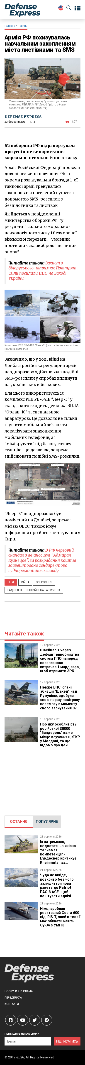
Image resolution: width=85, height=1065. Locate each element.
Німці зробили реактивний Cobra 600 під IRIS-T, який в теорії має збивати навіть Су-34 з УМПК (60, 917)
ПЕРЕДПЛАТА (13, 997)
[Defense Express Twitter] (34, 1020)
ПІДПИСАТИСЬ (67, 1041)
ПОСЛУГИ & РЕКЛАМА (19, 991)
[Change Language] (60, 7)
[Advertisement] (43, 779)
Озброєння (44, 582)
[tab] (19, 822)
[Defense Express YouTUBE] (22, 1020)
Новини (22, 25)
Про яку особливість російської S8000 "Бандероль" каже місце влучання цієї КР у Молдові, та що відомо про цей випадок (60, 736)
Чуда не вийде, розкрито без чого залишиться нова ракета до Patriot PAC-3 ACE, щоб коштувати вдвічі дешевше (57, 887)
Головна (10, 25)
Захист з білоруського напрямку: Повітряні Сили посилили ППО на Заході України (42, 270)
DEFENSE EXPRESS (23, 117)
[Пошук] (69, 9)
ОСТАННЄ (18, 821)
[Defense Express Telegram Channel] (46, 1020)
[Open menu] (77, 8)
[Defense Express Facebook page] (10, 1020)
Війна (25, 582)
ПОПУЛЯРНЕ (47, 821)
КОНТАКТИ (12, 1004)
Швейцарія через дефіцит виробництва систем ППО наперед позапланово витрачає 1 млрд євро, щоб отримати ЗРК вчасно (60, 662)
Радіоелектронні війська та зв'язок (33, 590)
